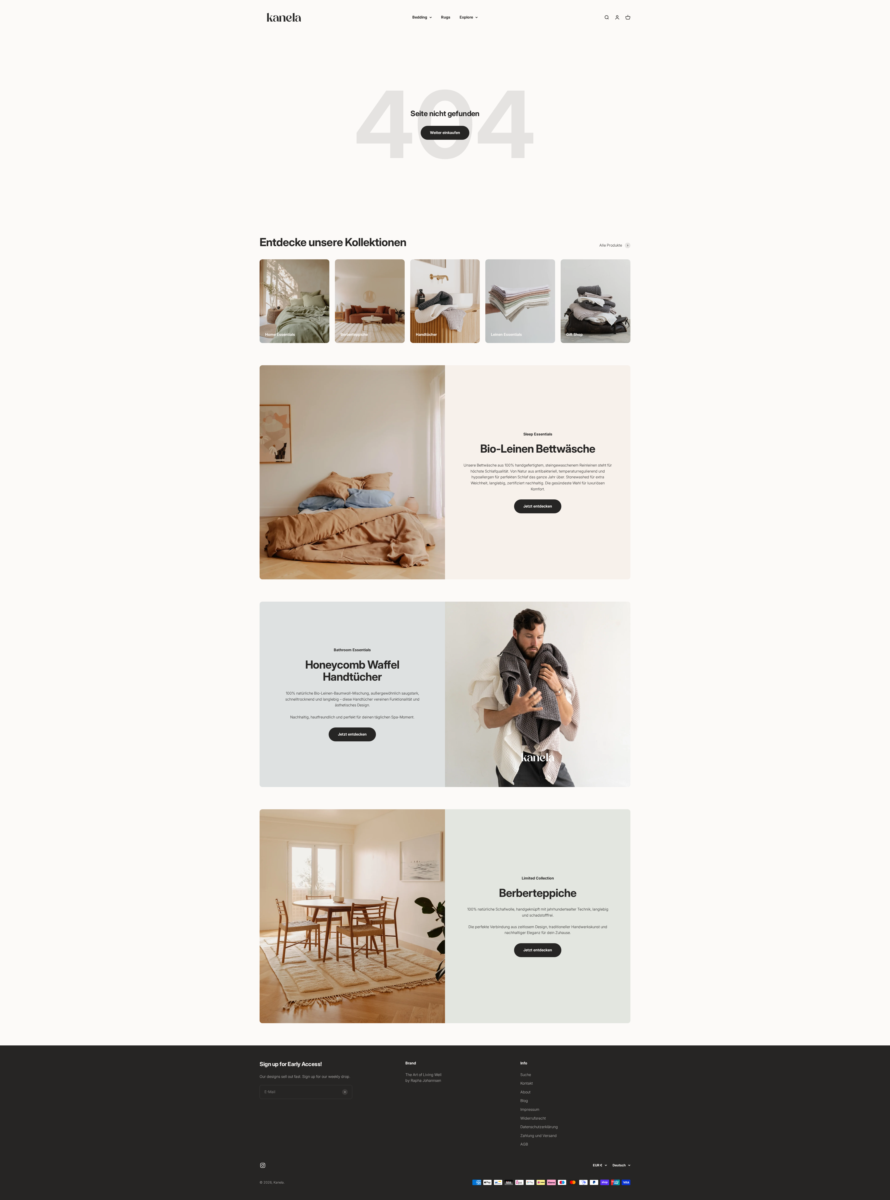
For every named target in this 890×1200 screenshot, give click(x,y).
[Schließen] (876, 1041)
